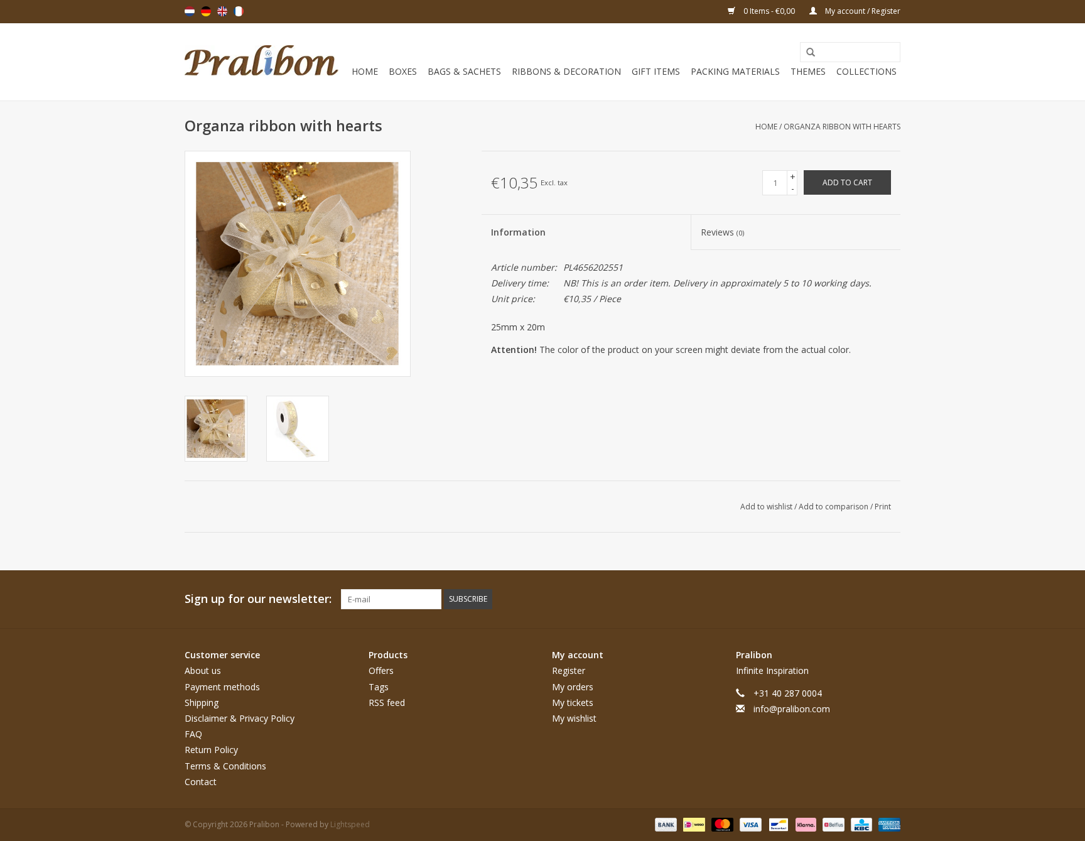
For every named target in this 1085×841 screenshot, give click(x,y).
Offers (381, 670)
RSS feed (387, 702)
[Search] (806, 52)
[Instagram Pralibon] (890, 599)
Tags (379, 687)
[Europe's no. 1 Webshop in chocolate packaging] (261, 62)
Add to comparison (834, 506)
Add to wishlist (767, 506)
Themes (808, 71)
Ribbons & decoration (566, 71)
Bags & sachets (464, 71)
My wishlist (574, 718)
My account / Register (861, 11)
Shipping (202, 702)
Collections (866, 71)
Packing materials (735, 71)
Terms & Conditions (225, 766)
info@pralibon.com (791, 709)
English (222, 11)
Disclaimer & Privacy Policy (239, 718)
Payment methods (222, 687)
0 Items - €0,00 (769, 11)
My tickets (572, 702)
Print (883, 506)
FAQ (193, 734)
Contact (201, 782)
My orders (572, 687)
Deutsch (206, 11)
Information (518, 232)
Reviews (722, 232)
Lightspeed (350, 824)
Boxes (403, 71)
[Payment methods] (664, 823)
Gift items (656, 71)
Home (365, 71)
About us (203, 670)
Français (239, 11)
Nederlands (190, 11)
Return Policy (211, 750)
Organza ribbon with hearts (842, 126)
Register (568, 670)
